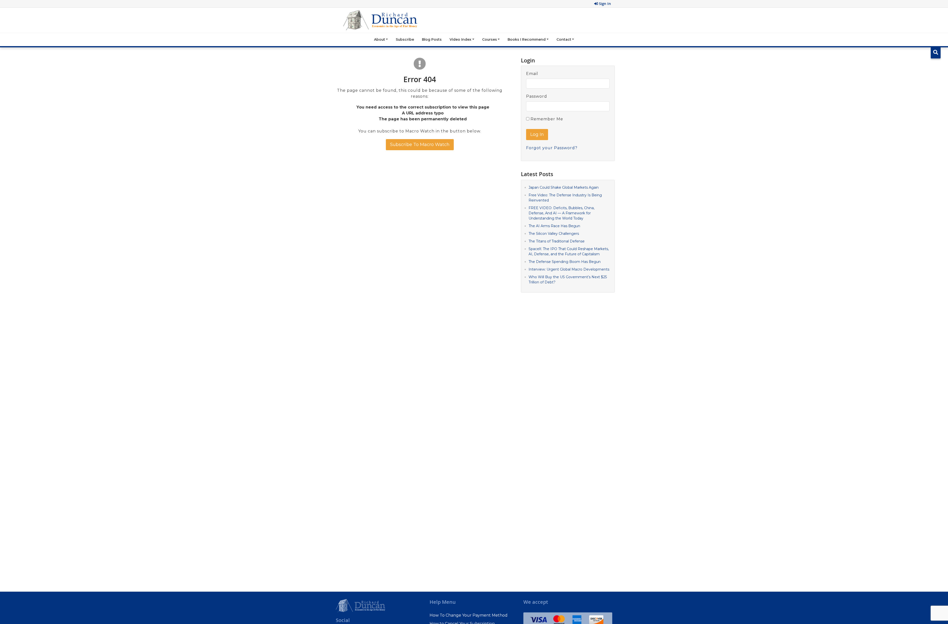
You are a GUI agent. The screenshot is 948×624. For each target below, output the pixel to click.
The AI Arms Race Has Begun (554, 226)
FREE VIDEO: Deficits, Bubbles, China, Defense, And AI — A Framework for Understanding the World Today (561, 213)
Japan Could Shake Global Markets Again (564, 187)
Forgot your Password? (551, 148)
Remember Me (546, 119)
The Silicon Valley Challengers (554, 233)
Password (536, 96)
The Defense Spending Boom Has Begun (565, 261)
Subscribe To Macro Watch (420, 144)
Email (532, 73)
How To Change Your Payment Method (469, 615)
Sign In (604, 3)
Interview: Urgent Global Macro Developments (569, 269)
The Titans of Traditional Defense (557, 241)
